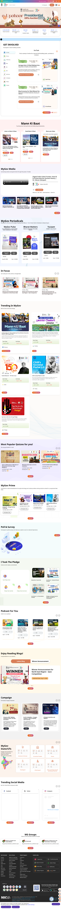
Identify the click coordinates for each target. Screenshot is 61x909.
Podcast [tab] (7, 85)
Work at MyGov (12, 860)
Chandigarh (22, 770)
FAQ (21, 858)
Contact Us (22, 857)
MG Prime (3, 868)
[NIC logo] (6, 897)
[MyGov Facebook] (7, 887)
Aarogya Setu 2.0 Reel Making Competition (29, 65)
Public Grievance (23, 865)
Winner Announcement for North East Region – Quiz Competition (10, 292)
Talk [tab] (6, 67)
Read (12, 152)
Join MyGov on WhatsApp (43, 39)
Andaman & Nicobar (22, 756)
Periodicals (3, 875)
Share (38, 75)
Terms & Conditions (24, 868)
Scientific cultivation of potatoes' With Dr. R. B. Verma (23, 628)
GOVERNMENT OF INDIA (8, 1)
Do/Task (2, 858)
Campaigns (3, 869)
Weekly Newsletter (13, 866)
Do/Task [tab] (7, 52)
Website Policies (23, 877)
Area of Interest (12, 872)
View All (54, 112)
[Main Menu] (56, 5)
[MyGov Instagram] (10, 887)
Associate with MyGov (13, 858)
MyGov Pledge (53, 862)
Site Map (21, 866)
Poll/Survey (3, 863)
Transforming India (54, 859)
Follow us (59, 1)
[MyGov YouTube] (13, 887)
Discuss (2, 860)
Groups (2, 857)
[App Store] (45, 890)
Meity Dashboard (12, 868)
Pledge (2, 871)
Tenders (10, 865)
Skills (10, 871)
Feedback (22, 860)
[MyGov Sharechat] (13, 890)
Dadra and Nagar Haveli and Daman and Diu (52, 770)
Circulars (11, 862)
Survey (34, 351)
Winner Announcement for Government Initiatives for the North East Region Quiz (29, 293)
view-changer (57, 51)
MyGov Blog (39, 866)
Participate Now (36, 392)
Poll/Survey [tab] (8, 59)
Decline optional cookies (6, 907)
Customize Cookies (56, 904)
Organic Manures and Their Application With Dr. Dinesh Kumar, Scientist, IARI (53, 629)
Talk (1, 865)
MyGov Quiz (39, 859)
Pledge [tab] (7, 81)
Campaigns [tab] (8, 78)
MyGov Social (22, 874)
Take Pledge (5, 433)
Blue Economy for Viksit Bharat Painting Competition (29, 91)
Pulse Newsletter (12, 863)
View (6, 728)
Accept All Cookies (16, 907)
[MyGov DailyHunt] (7, 890)
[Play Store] (54, 890)
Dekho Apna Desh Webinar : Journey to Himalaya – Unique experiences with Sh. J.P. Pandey (7, 630)
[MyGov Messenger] (20, 887)
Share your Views (6, 351)
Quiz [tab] (7, 70)
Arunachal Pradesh (37, 756)
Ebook (31, 150)
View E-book (14, 253)
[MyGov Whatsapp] (4, 890)
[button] (10, 159)
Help (21, 862)
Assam (52, 756)
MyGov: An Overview (13, 857)
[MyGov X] (4, 887)
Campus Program (40, 870)
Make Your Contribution (25, 74)
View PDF (25, 150)
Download (40, 189)
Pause (59, 26)
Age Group (11, 874)
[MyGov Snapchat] (16, 890)
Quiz (2, 866)
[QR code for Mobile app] (36, 888)
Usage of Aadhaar (23, 869)
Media (2, 874)
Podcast (2, 872)
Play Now (4, 392)
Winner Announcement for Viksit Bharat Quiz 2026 (49, 292)
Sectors (10, 869)
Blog (2, 862)
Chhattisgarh (38, 770)
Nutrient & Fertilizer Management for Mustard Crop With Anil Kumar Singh (38, 629)
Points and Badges (23, 875)
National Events (12, 875)
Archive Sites (11, 877)
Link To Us (22, 863)
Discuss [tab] (7, 56)
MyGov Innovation (40, 862)
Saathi (54, 870)
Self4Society (52, 866)
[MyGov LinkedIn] (16, 887)
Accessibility (56, 1)
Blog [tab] (7, 63)
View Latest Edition (6, 253)
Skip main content (42, 1)
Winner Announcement (40, 661)
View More (47, 112)
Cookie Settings (30, 904)
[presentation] (5, 17)
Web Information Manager (25, 871)
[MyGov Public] (10, 890)
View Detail (46, 154)
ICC (20, 872)
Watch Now (6, 152)
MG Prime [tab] (8, 74)
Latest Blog (21, 661)
